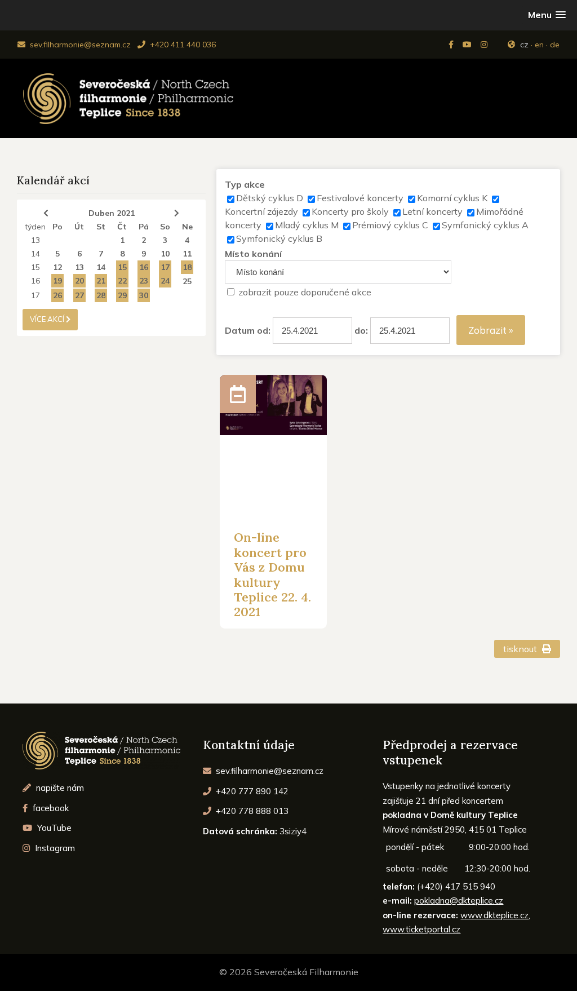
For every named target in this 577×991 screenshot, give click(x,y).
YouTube (53, 827)
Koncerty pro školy (350, 211)
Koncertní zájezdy (261, 211)
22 (122, 281)
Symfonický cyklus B (279, 238)
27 (79, 295)
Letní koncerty (432, 211)
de (555, 44)
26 (57, 295)
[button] (546, 15)
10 (165, 254)
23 (143, 281)
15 (35, 267)
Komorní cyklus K (452, 197)
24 (165, 281)
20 (79, 281)
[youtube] (468, 44)
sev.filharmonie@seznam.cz (79, 44)
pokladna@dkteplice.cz (458, 900)
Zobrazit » (490, 330)
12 (57, 267)
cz (524, 44)
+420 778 (251, 811)
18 (187, 267)
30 (143, 295)
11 (187, 254)
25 (187, 281)
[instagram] (485, 44)
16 (143, 267)
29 (122, 295)
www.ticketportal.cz (421, 929)
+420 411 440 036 (182, 44)
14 (35, 254)
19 (57, 281)
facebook (49, 808)
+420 (251, 791)
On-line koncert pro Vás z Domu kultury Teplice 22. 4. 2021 (272, 574)
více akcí (48, 319)
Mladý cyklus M (307, 225)
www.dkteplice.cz (494, 915)
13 (35, 240)
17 (165, 267)
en (539, 44)
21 (100, 281)
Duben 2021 (111, 213)
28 (100, 295)
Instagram (54, 848)
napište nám (59, 787)
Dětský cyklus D (269, 197)
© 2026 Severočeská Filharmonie (288, 971)
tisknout (521, 648)
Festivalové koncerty (360, 197)
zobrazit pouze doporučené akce (304, 292)
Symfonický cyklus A (485, 225)
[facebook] (452, 44)
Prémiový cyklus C (390, 225)
